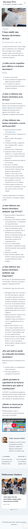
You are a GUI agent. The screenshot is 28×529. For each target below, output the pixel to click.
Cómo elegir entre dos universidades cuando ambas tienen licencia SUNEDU (12, 499)
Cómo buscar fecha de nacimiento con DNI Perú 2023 (7, 460)
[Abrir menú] (25, 3)
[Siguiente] (23, 493)
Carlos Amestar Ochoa (9, 42)
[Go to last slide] (4, 493)
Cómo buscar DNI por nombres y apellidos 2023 (21, 460)
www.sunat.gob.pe (10, 132)
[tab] (12, 509)
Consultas (5, 29)
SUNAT (4, 108)
